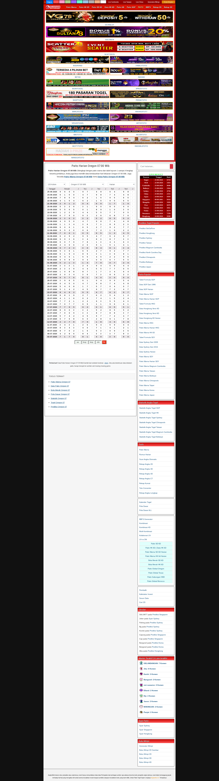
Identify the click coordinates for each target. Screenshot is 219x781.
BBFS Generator (146, 519)
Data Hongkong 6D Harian (149, 318)
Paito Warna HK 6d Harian (155, 556)
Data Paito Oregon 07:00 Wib (111, 177)
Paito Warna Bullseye (147, 376)
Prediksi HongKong (147, 233)
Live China (139, 2)
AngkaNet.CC (155, 777)
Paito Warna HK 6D (147, 333)
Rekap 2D (157, 7)
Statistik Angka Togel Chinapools (152, 422)
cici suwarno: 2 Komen (153, 685)
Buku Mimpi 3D (145, 758)
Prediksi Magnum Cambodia (150, 248)
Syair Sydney (154, 619)
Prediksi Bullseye (146, 262)
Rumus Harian (145, 455)
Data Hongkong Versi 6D (149, 313)
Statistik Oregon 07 (59, 398)
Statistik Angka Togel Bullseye (151, 437)
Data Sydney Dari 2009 (148, 342)
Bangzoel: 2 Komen (152, 680)
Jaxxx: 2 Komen (151, 701)
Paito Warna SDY (146, 357)
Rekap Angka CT (146, 479)
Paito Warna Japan (146, 395)
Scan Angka (168, 2)
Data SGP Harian (146, 289)
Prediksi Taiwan (145, 243)
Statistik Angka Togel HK (149, 413)
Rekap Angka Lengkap (148, 493)
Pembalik (143, 590)
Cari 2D (142, 602)
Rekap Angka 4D (146, 474)
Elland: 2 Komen (151, 690)
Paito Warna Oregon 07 (60, 382)
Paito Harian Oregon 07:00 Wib (90, 166)
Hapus (49, 2)
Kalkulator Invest (146, 594)
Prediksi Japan (145, 267)
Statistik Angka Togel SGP (149, 408)
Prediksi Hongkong (155, 651)
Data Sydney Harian (147, 352)
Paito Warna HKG (146, 323)
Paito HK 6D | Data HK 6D (155, 548)
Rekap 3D (168, 7)
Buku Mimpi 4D (145, 762)
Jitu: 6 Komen (150, 669)
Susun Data (144, 598)
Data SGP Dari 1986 (147, 285)
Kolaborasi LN (145, 535)
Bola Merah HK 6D (155, 564)
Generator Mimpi (154, 2)
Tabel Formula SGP (147, 280)
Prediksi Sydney (145, 238)
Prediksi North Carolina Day (150, 252)
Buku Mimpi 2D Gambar (149, 750)
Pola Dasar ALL (145, 510)
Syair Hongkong (145, 734)
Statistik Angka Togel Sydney (150, 418)
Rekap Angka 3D (146, 469)
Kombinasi (143, 523)
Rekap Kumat (144, 483)
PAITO (140, 7)
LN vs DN (143, 539)
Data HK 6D (109, 7)
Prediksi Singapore (160, 615)
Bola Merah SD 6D (155, 560)
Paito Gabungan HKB (156, 577)
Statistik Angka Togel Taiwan (150, 427)
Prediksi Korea (157, 643)
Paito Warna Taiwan (147, 371)
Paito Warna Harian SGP (149, 299)
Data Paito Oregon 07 (60, 386)
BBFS (148, 7)
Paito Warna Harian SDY (149, 361)
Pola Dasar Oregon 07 (60, 394)
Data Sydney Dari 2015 (148, 347)
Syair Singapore (145, 730)
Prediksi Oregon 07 (59, 407)
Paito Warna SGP (146, 294)
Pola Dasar (143, 506)
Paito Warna (71, 7)
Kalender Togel (145, 502)
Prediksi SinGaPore (147, 228)
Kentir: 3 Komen (151, 674)
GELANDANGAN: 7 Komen (155, 663)
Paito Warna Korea (146, 390)
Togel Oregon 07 (58, 402)
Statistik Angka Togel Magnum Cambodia (155, 432)
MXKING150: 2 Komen (153, 707)
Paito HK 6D (84, 7)
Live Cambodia (113, 2)
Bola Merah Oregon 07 (60, 390)
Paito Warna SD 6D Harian (156, 552)
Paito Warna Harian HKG (149, 328)
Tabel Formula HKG (147, 304)
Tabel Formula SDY (147, 337)
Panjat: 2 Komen (151, 712)
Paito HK (120, 7)
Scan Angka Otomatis (148, 459)
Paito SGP (131, 7)
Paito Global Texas (155, 573)
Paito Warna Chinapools (149, 381)
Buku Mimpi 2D (145, 754)
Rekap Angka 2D (146, 464)
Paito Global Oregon (156, 569)
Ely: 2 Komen (149, 696)
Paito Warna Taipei (146, 385)
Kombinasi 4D (144, 527)
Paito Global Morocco (156, 581)
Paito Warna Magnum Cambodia (152, 366)
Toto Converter (145, 488)
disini (106, 363)
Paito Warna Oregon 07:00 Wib (78, 177)
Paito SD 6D (97, 7)
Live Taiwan (127, 2)
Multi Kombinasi (145, 531)
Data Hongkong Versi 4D (149, 309)
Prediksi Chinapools (147, 257)
